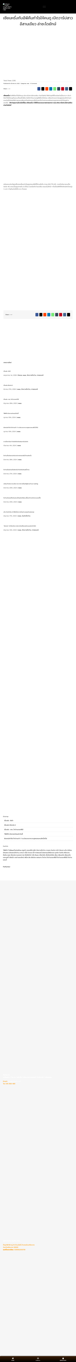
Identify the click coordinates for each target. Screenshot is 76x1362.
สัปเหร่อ (13, 855)
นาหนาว (22, 852)
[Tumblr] (59, 89)
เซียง (56, 855)
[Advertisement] (38, 554)
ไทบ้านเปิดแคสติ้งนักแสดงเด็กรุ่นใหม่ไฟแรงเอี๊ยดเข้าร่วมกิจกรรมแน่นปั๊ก (22, 498)
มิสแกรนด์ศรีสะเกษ (48, 852)
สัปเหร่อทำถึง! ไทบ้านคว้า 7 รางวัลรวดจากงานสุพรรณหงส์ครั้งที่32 (20, 427)
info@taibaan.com (14, 1081)
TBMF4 (5, 850)
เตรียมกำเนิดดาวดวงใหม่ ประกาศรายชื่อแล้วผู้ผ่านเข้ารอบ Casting (20, 484)
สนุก (8, 855)
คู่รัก (34, 850)
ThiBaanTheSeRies (14, 850)
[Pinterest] (63, 89)
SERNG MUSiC (63, 1360)
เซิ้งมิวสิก (42, 855)
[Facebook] (39, 89)
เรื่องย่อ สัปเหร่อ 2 (8, 385)
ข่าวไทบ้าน (38, 1360)
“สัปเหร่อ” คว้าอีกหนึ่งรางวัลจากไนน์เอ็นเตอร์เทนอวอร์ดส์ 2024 (19, 526)
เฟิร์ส (26, 857)
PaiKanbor (6, 866)
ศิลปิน (5, 855)
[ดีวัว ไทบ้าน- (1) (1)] (38, 323)
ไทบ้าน (44, 857)
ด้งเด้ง (53, 850)
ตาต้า (57, 850)
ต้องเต (61, 850)
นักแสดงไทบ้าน (14, 852)
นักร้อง (69, 850)
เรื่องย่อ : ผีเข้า (7, 371)
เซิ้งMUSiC (28, 855)
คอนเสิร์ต (30, 850)
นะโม (65, 850)
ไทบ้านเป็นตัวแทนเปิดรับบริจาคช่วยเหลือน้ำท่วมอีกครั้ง (17, 456)
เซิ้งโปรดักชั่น (50, 855)
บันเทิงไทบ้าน (26, 516)
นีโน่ (26, 852)
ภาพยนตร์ (40, 375)
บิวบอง (30, 852)
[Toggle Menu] (44, 7)
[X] (43, 89)
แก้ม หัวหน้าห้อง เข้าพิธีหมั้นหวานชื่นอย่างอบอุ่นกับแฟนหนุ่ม (18, 512)
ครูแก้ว (24, 850)
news (28, 83)
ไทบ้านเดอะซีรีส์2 (62, 857)
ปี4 (34, 852)
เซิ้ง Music (35, 855)
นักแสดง (6, 852)
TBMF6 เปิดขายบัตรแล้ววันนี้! (11, 413)
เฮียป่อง (33, 857)
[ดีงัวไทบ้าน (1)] (38, 648)
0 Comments (33, 83)
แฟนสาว (39, 857)
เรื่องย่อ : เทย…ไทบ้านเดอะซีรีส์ (11, 399)
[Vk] (67, 89)
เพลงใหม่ (21, 857)
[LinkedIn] (51, 89)
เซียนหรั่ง (61, 855)
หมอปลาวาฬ (20, 855)
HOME (12, 1360)
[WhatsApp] (55, 89)
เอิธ (29, 857)
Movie (20, 375)
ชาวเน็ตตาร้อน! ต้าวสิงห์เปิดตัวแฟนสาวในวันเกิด (15, 442)
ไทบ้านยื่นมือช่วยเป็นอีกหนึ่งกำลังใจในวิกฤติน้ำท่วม (16, 470)
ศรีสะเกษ (67, 852)
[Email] (71, 89)
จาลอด (48, 850)
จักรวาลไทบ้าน (31, 375)
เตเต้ (16, 857)
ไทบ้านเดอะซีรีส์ (52, 857)
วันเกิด (61, 852)
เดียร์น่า (11, 857)
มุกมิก (57, 852)
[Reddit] (47, 89)
